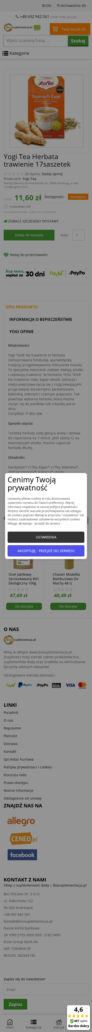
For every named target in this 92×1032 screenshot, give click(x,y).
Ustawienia (46, 537)
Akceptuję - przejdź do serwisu (46, 550)
